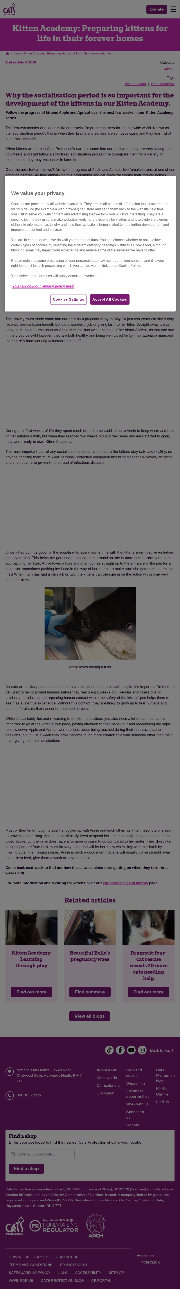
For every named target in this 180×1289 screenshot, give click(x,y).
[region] (90, 244)
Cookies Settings (68, 299)
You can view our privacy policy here (42, 286)
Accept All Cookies (109, 299)
